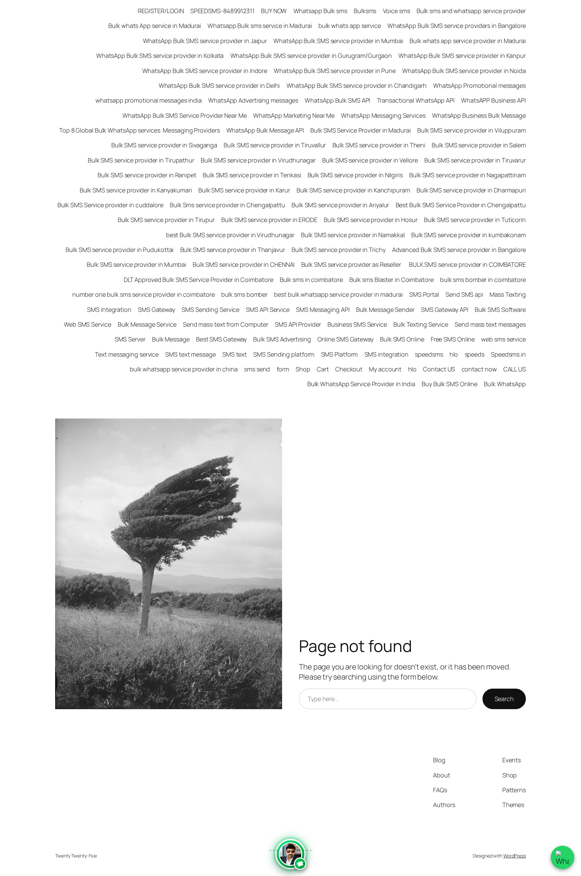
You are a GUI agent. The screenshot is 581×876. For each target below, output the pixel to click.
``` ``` (290, 858)
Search (504, 699)
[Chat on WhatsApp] (562, 857)
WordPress (514, 855)
